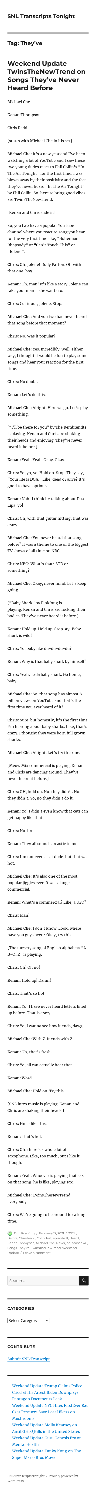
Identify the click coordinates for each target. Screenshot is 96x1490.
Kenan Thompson (20, 1243)
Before (12, 1238)
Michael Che (45, 1243)
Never (60, 1243)
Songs (12, 1248)
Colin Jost (44, 1238)
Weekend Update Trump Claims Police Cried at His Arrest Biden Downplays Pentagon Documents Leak (47, 1392)
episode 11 (60, 1238)
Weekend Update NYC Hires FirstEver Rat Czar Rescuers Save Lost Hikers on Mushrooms (50, 1412)
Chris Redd (27, 1238)
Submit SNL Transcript (28, 1359)
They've (24, 1248)
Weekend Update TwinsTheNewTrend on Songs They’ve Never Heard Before (46, 75)
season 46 (79, 1243)
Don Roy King (24, 1233)
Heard (74, 1238)
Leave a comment (37, 1253)
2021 (71, 1233)
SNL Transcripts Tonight (41, 16)
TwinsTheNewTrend (46, 1248)
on (69, 1243)
